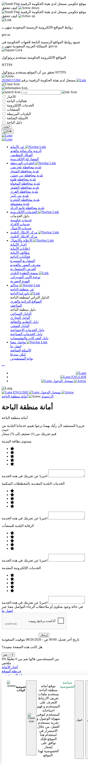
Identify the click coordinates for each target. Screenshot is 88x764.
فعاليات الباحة (16, 101)
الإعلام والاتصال (21, 240)
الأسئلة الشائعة (17, 118)
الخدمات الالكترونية (24, 212)
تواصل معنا (18, 342)
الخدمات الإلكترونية (20, 105)
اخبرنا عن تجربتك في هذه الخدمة (24, 476)
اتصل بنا (7, 611)
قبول (79, 719)
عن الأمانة (17, 147)
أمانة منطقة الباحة (15, 396)
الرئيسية (47, 396)
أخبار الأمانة (10, 667)
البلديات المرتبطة (18, 114)
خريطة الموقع (11, 671)
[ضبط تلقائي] (3, 366)
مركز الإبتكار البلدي (24, 232)
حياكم (14, 285)
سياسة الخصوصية (67, 684)
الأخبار (11, 97)
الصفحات (13, 109)
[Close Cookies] (31, 717)
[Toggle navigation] (8, 131)
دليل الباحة (14, 122)
